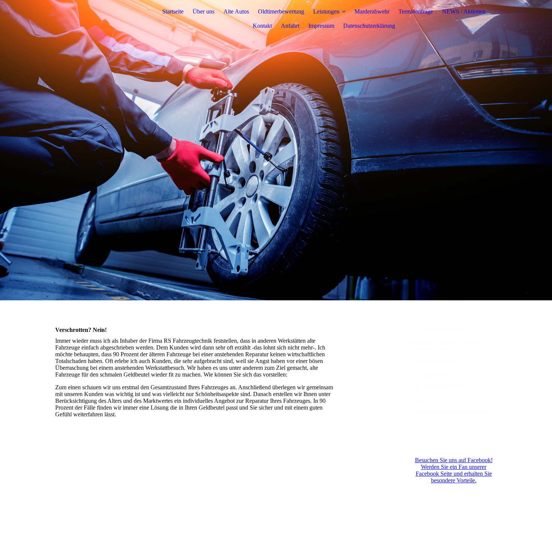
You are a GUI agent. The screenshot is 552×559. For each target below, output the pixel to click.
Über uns (203, 11)
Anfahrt (290, 26)
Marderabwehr (371, 11)
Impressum (321, 26)
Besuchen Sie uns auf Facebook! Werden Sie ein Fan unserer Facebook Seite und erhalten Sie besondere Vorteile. (454, 470)
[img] (102, 19)
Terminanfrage (415, 11)
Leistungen (326, 11)
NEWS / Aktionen (464, 11)
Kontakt (262, 26)
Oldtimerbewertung (281, 11)
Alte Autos (236, 11)
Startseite (173, 11)
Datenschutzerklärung (369, 26)
